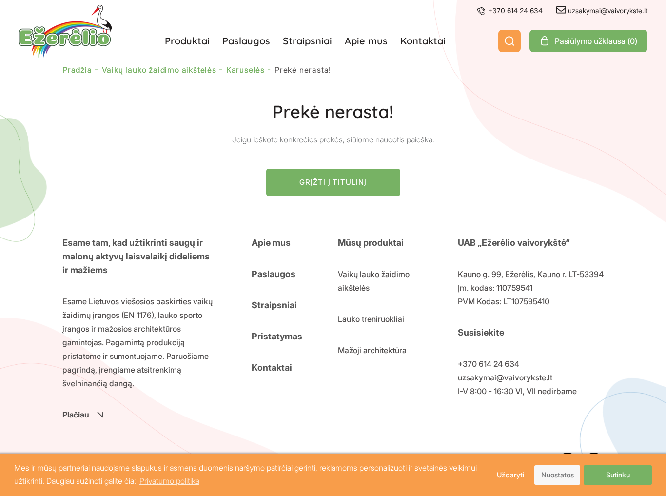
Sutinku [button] (618, 475)
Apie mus (366, 41)
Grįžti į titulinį (332, 182)
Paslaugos (246, 41)
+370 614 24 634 (514, 10)
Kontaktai (423, 41)
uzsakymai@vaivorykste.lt (606, 10)
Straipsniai (307, 41)
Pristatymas (277, 336)
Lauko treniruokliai (371, 319)
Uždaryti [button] (510, 475)
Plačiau (75, 414)
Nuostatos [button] (557, 475)
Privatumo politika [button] (169, 481)
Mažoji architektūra (372, 350)
